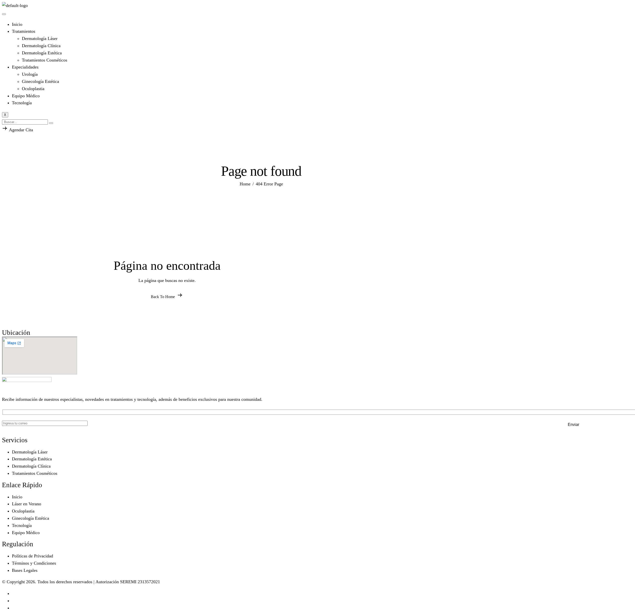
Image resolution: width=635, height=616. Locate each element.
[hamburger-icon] (4, 14)
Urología (30, 74)
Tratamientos (23, 31)
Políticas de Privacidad (32, 555)
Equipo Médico (26, 95)
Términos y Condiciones (34, 563)
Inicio (17, 24)
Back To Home (163, 297)
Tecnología (22, 102)
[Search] (51, 123)
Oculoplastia (33, 88)
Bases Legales (24, 570)
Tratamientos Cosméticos (44, 60)
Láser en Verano (26, 503)
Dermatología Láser (40, 38)
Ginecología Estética (40, 81)
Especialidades (25, 67)
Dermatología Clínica (41, 45)
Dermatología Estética (42, 52)
